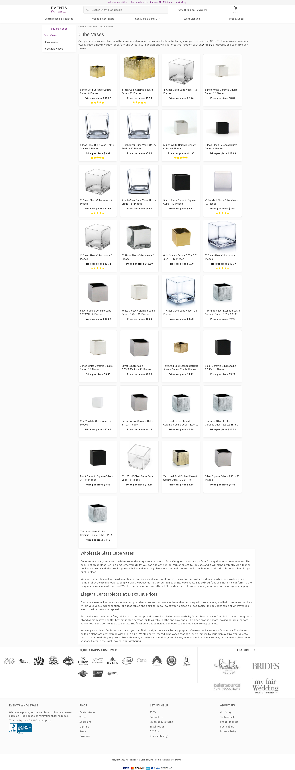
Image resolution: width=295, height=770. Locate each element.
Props (236, 18)
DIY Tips (154, 731)
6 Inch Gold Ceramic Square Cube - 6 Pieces (95, 91)
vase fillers (205, 44)
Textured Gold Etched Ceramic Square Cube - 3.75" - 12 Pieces (180, 478)
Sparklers (147, 18)
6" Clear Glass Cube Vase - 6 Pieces (96, 257)
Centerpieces (59, 18)
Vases (103, 18)
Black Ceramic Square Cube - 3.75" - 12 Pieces (221, 367)
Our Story (226, 712)
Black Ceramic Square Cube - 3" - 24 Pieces (96, 478)
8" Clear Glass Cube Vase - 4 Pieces (96, 202)
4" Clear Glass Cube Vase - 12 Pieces (180, 91)
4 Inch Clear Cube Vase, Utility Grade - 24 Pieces (139, 202)
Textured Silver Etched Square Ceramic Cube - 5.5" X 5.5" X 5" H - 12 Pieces (222, 312)
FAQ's (153, 712)
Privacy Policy (228, 731)
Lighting (192, 18)
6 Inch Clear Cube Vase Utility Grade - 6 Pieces (97, 147)
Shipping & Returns (161, 721)
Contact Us (156, 717)
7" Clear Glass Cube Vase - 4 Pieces (221, 257)
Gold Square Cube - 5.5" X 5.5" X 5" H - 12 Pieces (180, 257)
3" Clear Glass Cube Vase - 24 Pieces (180, 312)
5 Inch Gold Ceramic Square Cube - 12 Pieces (137, 91)
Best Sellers (227, 726)
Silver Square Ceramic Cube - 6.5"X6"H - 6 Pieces (96, 312)
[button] (98, 102)
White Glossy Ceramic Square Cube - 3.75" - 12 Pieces (138, 312)
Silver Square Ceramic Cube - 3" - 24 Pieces (138, 423)
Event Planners (229, 721)
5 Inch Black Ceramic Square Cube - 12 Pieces (179, 202)
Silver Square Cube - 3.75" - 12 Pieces (222, 478)
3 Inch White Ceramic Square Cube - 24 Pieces (96, 367)
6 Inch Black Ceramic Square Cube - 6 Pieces (221, 147)
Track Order (157, 726)
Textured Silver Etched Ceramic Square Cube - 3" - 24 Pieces (97, 533)
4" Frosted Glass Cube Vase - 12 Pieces (221, 202)
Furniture (84, 736)
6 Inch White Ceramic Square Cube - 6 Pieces (179, 147)
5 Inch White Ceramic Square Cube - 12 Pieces (221, 91)
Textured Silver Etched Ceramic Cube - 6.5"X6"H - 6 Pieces (221, 423)
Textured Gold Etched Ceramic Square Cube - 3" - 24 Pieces (180, 367)
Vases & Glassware (87, 26)
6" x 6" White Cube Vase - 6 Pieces (95, 423)
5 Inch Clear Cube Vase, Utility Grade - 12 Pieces (139, 147)
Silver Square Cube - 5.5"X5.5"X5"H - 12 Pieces (136, 367)
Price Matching (159, 736)
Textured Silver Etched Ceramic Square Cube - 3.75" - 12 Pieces (180, 423)
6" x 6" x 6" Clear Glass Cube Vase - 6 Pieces (138, 478)
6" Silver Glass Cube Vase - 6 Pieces (138, 257)
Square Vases (106, 26)
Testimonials (227, 717)
